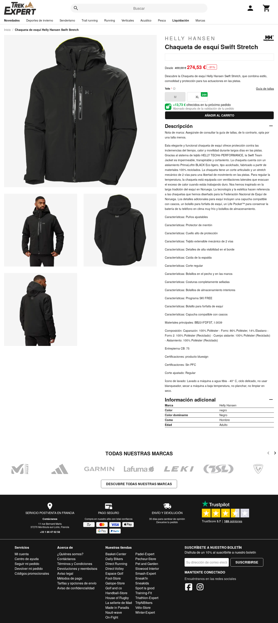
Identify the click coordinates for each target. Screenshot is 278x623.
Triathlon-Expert (146, 597)
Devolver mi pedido (29, 568)
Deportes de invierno (39, 20)
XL (201, 96)
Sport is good (144, 588)
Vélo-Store (143, 607)
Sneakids (142, 583)
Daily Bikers (114, 558)
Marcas (200, 20)
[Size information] (174, 88)
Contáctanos (50, 518)
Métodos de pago (69, 578)
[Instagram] (200, 587)
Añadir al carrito (219, 115)
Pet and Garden (146, 563)
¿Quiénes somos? (70, 554)
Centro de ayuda (27, 558)
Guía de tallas (265, 88)
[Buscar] (76, 8)
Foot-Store (113, 578)
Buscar (139, 8)
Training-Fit (143, 593)
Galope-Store (115, 583)
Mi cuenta (22, 554)
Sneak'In (141, 578)
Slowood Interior (147, 568)
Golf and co (113, 588)
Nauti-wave (113, 612)
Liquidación (180, 20)
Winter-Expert (145, 612)
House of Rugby (117, 597)
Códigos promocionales (32, 573)
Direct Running (116, 563)
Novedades (12, 20)
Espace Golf (114, 573)
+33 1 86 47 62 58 (50, 532)
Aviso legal (65, 573)
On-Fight (111, 617)
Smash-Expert (145, 573)
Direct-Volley (114, 568)
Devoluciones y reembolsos (77, 568)
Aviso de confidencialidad (75, 588)
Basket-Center (115, 554)
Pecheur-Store (145, 558)
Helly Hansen (190, 38)
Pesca (162, 20)
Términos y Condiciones (74, 563)
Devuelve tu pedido (167, 522)
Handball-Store (116, 593)
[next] (275, 453)
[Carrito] (267, 8)
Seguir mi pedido (27, 563)
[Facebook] (189, 587)
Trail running (90, 20)
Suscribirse (246, 562)
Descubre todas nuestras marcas (139, 484)
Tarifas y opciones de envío (76, 583)
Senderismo (67, 20)
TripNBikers (143, 602)
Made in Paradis (117, 607)
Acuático (145, 20)
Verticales (127, 20)
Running (109, 20)
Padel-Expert (144, 554)
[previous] (268, 453)
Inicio (7, 30)
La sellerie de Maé (118, 602)
